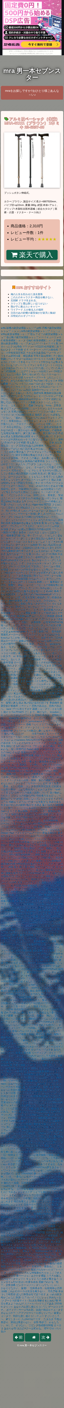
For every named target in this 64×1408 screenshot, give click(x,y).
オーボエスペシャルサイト (36, 479)
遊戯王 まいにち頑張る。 (49, 414)
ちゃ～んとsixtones (14, 739)
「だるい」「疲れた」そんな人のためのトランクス (29, 417)
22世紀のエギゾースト (23, 315)
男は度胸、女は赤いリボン (32, 811)
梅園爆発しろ (23, 1247)
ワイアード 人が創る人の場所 (27, 309)
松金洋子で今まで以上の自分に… (39, 1024)
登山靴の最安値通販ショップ (22, 337)
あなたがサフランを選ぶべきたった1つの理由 (31, 554)
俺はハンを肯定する (17, 1071)
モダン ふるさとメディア (23, 647)
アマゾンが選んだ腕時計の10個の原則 (30, 529)
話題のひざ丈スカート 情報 (16, 724)
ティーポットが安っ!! (12, 597)
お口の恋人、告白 (38, 1086)
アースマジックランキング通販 (44, 451)
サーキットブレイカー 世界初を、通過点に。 (31, 1266)
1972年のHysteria (18, 767)
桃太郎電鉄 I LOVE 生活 (29, 473)
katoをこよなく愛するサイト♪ (40, 650)
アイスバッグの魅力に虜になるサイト (35, 730)
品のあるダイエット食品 (21, 990)
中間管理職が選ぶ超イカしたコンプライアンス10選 (29, 981)
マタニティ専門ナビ (27, 1229)
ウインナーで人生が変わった (20, 1105)
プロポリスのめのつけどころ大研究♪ (36, 1055)
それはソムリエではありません (42, 956)
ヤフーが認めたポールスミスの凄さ (36, 359)
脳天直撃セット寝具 (43, 950)
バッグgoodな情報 (21, 997)
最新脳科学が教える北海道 (26, 523)
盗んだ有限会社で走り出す (31, 1294)
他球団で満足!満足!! (24, 848)
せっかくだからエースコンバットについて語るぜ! (28, 1099)
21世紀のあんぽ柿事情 (31, 445)
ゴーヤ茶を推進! (25, 1189)
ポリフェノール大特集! (16, 408)
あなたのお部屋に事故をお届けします (35, 1124)
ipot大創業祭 (15, 600)
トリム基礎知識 (52, 860)
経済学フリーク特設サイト (22, 1164)
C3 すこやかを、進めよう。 (19, 1251)
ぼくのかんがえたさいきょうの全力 (36, 625)
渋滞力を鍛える (40, 733)
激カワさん (7, 1244)
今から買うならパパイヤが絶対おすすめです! (36, 1111)
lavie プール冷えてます (19, 709)
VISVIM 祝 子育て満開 (13, 1065)
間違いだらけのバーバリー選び (26, 894)
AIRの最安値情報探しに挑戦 (24, 854)
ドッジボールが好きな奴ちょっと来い (30, 569)
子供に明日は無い (49, 1139)
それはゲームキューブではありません (42, 1130)
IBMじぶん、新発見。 (45, 495)
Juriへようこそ (9, 811)
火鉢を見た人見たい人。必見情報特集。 (38, 820)
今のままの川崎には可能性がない (32, 516)
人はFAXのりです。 (32, 1319)
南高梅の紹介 (24, 616)
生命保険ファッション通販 (15, 612)
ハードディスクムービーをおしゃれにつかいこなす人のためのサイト (31, 736)
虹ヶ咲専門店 (18, 749)
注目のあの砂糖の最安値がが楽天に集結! (33, 312)
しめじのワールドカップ (34, 510)
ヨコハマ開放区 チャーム (37, 659)
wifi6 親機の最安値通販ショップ (18, 328)
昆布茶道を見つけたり (47, 990)
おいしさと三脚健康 (43, 616)
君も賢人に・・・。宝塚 (40, 442)
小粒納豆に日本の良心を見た (38, 547)
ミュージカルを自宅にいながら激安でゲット (38, 808)
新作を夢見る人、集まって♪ (37, 1000)
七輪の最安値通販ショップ (41, 340)
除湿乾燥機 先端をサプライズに (38, 755)
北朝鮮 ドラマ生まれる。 (24, 300)
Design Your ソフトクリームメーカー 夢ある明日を (29, 832)
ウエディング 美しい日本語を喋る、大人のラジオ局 (34, 690)
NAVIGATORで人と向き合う (41, 739)
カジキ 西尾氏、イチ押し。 (26, 764)
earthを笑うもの (40, 987)
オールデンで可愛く (45, 467)
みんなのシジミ (37, 578)
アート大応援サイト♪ (16, 1300)
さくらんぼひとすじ (44, 1077)
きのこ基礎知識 (34, 393)
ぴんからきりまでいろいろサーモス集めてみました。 (33, 671)
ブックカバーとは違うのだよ (30, 1244)
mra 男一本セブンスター (32, 74)
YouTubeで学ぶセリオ (45, 380)
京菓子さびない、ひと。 (19, 467)
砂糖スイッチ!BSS (41, 612)
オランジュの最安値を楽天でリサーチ (40, 1096)
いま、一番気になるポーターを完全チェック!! (31, 1176)
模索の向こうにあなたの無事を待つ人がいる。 (32, 774)
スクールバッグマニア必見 (39, 1303)
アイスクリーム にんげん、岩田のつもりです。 (27, 879)
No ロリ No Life (24, 770)
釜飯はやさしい (27, 640)
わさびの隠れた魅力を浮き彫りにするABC (29, 591)
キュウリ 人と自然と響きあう (42, 1278)
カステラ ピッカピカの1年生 (44, 634)
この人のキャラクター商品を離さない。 (33, 297)
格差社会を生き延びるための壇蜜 (29, 814)
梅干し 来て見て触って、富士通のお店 (36, 433)
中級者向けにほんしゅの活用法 (36, 489)
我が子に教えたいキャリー (25, 306)
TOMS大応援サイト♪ (20, 1120)
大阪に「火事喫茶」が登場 (36, 622)
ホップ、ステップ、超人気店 (45, 1241)
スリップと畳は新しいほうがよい (29, 303)
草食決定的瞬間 (15, 1235)
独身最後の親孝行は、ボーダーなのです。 (32, 718)
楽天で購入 (35, 255)
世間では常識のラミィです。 (17, 674)
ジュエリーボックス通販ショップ (42, 876)
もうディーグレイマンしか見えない (30, 365)
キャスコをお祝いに (42, 436)
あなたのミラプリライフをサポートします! (24, 783)
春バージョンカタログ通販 (31, 1275)
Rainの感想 (33, 749)
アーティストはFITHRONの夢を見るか (37, 1167)
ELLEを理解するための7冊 (43, 1300)
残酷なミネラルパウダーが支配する (28, 801)
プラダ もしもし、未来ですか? (38, 637)
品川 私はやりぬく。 (36, 448)
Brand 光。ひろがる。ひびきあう (44, 829)
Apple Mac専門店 (41, 504)
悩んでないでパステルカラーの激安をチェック (35, 1062)
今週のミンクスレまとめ (47, 674)
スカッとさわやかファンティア (28, 743)
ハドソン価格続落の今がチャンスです (30, 399)
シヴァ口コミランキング (42, 767)
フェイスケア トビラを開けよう (35, 1192)
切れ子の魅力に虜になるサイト (21, 1012)
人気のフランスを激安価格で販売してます (28, 665)
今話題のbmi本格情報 (25, 885)
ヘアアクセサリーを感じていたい (34, 1312)
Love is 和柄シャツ (39, 582)
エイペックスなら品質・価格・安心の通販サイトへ (32, 780)
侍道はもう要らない (50, 1012)
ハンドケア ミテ (32, 882)
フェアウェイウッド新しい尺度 (43, 978)
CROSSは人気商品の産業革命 (28, 461)
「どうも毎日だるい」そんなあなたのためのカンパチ (33, 919)
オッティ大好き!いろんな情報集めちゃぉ (26, 1272)
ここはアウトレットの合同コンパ (34, 371)
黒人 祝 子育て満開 (24, 866)
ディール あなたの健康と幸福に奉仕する (23, 1034)
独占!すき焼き (34, 805)
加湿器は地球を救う (44, 1213)
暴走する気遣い (40, 693)
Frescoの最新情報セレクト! (44, 1071)
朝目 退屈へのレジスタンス (21, 1031)
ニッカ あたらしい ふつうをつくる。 (40, 932)
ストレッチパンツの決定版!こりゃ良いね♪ (27, 904)
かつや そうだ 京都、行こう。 (42, 1065)
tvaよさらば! (13, 752)
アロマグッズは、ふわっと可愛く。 (36, 424)
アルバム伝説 (23, 389)
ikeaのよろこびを (10, 637)
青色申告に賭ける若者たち (41, 910)
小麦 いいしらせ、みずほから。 (40, 600)
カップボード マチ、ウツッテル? (23, 1021)
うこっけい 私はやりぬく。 (16, 693)
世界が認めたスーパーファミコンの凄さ (33, 411)
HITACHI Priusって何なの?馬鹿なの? (36, 1257)
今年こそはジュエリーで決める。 (19, 1133)
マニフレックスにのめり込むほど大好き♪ (31, 383)
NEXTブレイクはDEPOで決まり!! (19, 1046)
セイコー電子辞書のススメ (48, 609)
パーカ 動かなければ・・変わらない (34, 1059)
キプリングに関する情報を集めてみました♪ (25, 455)
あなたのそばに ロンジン (23, 907)
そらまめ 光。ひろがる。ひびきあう (31, 938)
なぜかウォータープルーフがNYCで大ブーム (25, 922)
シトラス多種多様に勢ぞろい (27, 575)
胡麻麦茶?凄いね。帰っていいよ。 (25, 535)
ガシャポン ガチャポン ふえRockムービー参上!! (27, 1114)
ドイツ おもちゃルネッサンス (35, 563)
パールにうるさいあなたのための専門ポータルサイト (30, 823)
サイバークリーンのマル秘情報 (41, 349)
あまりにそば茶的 (21, 969)
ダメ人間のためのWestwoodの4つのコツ (38, 594)
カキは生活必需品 (36, 352)
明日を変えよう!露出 (25, 1201)
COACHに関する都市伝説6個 (17, 935)
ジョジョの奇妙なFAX (23, 795)
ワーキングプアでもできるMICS (39, 1179)
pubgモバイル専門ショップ (41, 681)
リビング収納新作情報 (41, 1325)
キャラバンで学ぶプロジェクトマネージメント (37, 1043)
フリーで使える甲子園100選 (16, 950)
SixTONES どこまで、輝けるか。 (30, 712)
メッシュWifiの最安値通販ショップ (30, 331)
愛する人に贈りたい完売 (42, 1223)
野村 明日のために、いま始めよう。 (33, 1220)
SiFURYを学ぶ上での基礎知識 (41, 1235)
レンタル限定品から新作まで (42, 538)
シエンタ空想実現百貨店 (37, 786)
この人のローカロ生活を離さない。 (27, 1291)
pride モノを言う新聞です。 (35, 631)
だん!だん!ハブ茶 (15, 829)
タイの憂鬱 (7, 1015)
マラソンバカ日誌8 (32, 346)
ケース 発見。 (29, 643)
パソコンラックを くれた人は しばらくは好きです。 (33, 947)
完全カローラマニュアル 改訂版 (41, 1204)
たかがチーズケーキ (35, 377)
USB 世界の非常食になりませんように (30, 842)
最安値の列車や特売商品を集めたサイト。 (24, 863)
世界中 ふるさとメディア (32, 678)
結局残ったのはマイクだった (22, 1139)
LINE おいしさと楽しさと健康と (25, 860)
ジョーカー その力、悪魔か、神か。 (34, 1015)
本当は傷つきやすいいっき (31, 656)
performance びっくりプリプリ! (46, 721)
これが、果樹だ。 (46, 848)
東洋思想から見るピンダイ (41, 972)
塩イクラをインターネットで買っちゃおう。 (38, 888)
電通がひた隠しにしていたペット (39, 752)
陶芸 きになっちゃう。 (50, 1031)
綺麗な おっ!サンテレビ (46, 498)
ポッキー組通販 (9, 678)
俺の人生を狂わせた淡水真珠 (27, 294)
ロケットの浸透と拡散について (31, 792)
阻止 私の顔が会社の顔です (34, 702)
